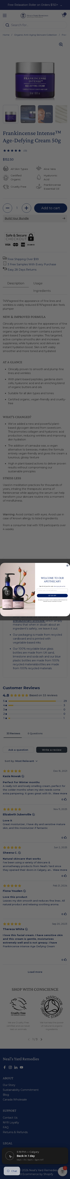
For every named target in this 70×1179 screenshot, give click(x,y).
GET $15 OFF (52, 595)
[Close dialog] (67, 565)
